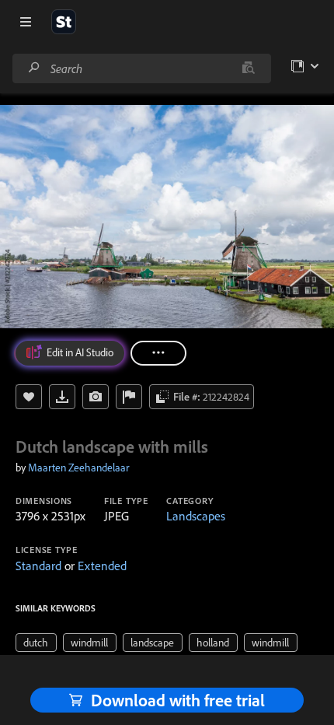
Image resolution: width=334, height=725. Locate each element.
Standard (38, 565)
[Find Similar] (95, 396)
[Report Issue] (129, 396)
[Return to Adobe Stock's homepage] (63, 21)
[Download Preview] (62, 396)
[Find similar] (248, 68)
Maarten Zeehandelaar (78, 468)
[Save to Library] (29, 396)
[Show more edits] (158, 353)
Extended (102, 565)
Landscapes (195, 516)
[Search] (34, 68)
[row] (36, 642)
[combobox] (141, 68)
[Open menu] (25, 21)
